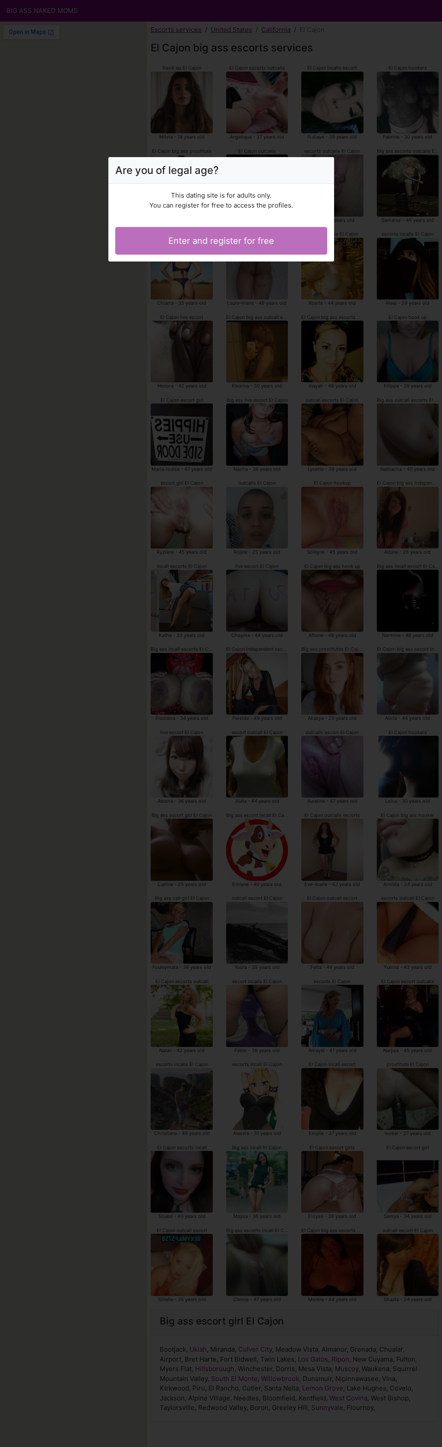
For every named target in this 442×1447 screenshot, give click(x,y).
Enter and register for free (221, 241)
